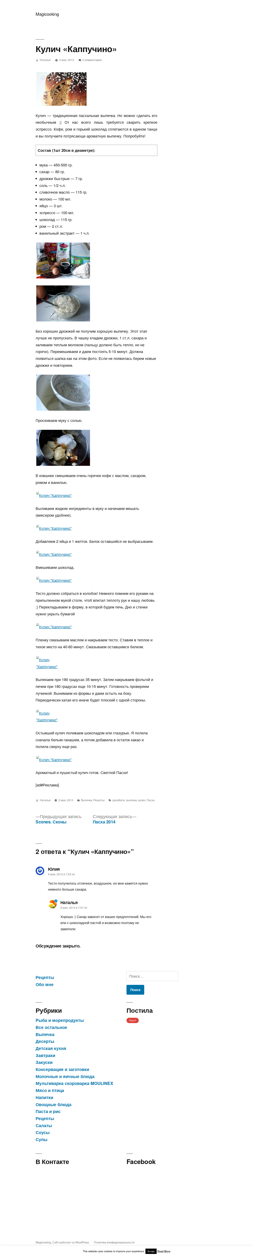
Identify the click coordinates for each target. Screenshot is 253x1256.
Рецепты (99, 800)
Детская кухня (51, 1048)
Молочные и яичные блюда (65, 1076)
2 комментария (92, 60)
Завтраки (45, 1055)
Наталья (45, 60)
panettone (119, 800)
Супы (41, 1139)
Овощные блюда (53, 1104)
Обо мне (45, 984)
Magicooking (47, 14)
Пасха (151, 800)
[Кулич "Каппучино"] (61, 88)
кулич (141, 800)
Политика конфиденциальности (114, 1242)
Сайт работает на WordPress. (71, 1242)
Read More (163, 1251)
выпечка (131, 800)
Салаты (44, 1125)
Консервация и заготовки (62, 1069)
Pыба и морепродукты (60, 1020)
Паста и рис (48, 1111)
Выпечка (86, 800)
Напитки (44, 1097)
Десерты (45, 1041)
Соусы (43, 1132)
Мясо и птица (50, 1090)
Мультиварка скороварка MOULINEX (74, 1083)
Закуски (44, 1062)
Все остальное (51, 1027)
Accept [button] (151, 1251)
